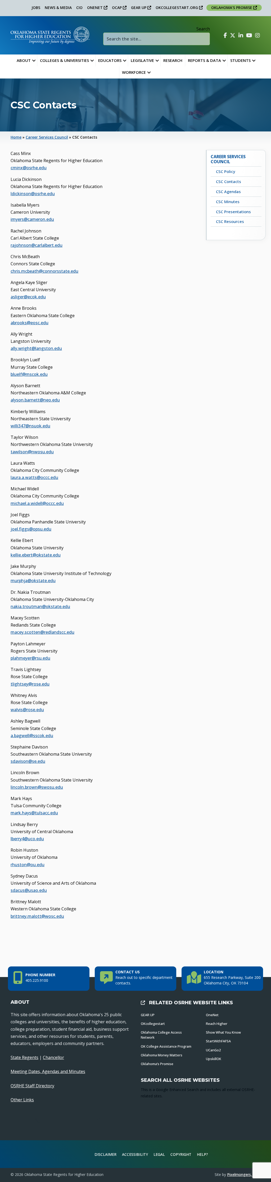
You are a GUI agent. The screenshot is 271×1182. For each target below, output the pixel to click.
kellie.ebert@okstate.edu (36, 555)
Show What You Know (223, 1032)
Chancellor (53, 1057)
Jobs (35, 7)
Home (16, 137)
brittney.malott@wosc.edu (37, 916)
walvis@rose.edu (27, 710)
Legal (159, 1154)
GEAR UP (139, 7)
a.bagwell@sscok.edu (32, 735)
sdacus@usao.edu (29, 890)
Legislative (142, 60)
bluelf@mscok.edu (29, 374)
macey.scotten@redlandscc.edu (42, 632)
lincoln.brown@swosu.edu (37, 787)
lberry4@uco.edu (27, 839)
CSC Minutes (228, 201)
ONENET (95, 7)
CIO (79, 7)
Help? (202, 1154)
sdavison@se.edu (28, 761)
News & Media (58, 7)
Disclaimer (105, 1154)
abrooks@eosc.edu (29, 323)
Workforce (134, 72)
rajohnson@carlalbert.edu (36, 245)
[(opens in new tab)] (247, 1154)
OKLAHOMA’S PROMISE (232, 7)
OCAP (117, 7)
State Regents (24, 1057)
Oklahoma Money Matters (161, 1055)
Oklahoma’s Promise (157, 1063)
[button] (34, 60)
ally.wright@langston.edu (36, 348)
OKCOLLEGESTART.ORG (177, 7)
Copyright (180, 1154)
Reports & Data (204, 60)
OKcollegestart (153, 1023)
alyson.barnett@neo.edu (35, 400)
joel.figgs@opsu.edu (31, 529)
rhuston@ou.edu (27, 865)
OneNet (212, 1014)
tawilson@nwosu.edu (32, 452)
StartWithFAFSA (218, 1041)
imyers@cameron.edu (32, 219)
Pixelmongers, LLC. (243, 1174)
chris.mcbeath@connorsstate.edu (44, 271)
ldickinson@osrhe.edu (33, 194)
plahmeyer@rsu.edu (30, 658)
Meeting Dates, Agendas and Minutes (48, 1071)
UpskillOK (213, 1058)
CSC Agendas (228, 191)
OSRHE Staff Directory (32, 1086)
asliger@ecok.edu (28, 297)
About (24, 60)
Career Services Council (47, 137)
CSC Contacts (228, 181)
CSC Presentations (233, 211)
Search (203, 29)
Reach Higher (216, 1023)
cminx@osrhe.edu (29, 168)
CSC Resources (230, 221)
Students (240, 60)
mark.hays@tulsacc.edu (34, 813)
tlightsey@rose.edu (30, 684)
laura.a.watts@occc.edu (34, 477)
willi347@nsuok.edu (30, 426)
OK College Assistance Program (166, 1046)
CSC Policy (225, 171)
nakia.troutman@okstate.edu (40, 606)
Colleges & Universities (64, 60)
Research (172, 60)
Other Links (22, 1100)
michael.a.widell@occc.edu (37, 503)
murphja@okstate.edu (33, 580)
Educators (109, 60)
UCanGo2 (213, 1050)
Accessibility (135, 1154)
